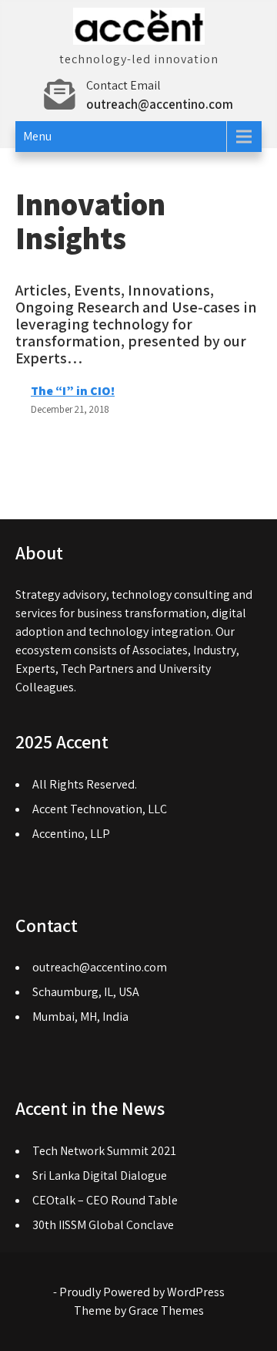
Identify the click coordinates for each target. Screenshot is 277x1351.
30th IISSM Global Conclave (103, 1225)
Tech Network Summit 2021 (104, 1151)
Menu (37, 136)
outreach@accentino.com (159, 104)
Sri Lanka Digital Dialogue (99, 1175)
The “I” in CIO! (73, 391)
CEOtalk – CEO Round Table (105, 1200)
